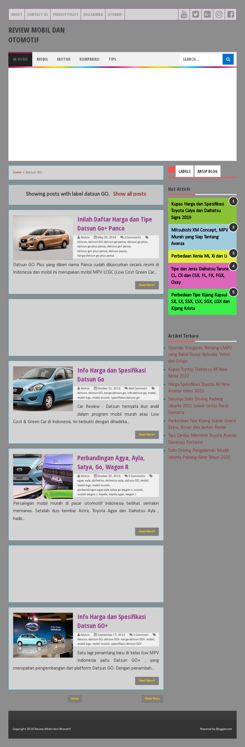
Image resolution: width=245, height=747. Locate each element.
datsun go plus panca (91, 246)
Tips (112, 59)
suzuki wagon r (87, 494)
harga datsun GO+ (133, 639)
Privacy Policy (65, 14)
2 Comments (132, 237)
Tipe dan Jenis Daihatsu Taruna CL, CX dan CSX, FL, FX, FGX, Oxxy (200, 276)
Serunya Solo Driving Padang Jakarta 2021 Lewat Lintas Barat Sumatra (198, 406)
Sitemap (115, 14)
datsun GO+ (112, 639)
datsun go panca (115, 242)
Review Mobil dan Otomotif (36, 35)
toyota (103, 494)
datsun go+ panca (119, 246)
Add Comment (137, 388)
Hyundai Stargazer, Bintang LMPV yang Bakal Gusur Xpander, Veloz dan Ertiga (200, 355)
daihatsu (98, 480)
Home (22, 59)
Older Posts (152, 698)
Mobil (42, 59)
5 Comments (136, 476)
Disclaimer (93, 14)
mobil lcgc (84, 398)
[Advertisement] (122, 114)
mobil (152, 393)
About (16, 14)
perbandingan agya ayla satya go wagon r (104, 490)
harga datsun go (115, 393)
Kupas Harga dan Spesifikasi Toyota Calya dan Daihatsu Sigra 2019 (197, 211)
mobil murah (101, 398)
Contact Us (37, 14)
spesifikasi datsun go (125, 398)
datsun (82, 242)
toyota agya (116, 494)
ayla (88, 480)
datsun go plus (137, 242)
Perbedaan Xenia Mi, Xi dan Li (199, 256)
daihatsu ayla (114, 480)
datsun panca (118, 251)
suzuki (138, 490)
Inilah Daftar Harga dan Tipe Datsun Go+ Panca (114, 223)
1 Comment (140, 635)
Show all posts (129, 194)
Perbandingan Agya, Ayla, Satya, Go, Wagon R (111, 462)
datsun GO (95, 242)
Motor (64, 59)
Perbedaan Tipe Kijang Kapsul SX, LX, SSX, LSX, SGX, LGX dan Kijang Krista (200, 302)
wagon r (130, 494)
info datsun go (136, 393)
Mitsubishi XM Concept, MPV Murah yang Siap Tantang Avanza (199, 237)
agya (80, 480)
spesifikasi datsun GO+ (126, 644)
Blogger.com (224, 729)
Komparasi (89, 59)
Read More (146, 285)
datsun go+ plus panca (92, 251)
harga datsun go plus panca (95, 255)
